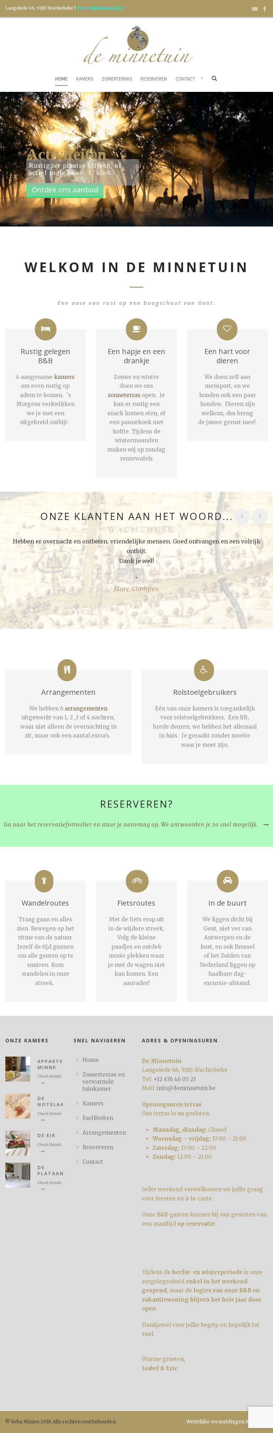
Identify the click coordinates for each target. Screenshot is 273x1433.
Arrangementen (104, 1132)
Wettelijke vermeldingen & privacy (227, 1422)
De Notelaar (52, 1101)
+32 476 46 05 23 (175, 1079)
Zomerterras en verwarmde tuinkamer (103, 1081)
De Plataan (50, 1170)
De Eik (46, 1135)
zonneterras (124, 395)
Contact (185, 79)
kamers (64, 377)
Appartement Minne (58, 1064)
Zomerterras (117, 79)
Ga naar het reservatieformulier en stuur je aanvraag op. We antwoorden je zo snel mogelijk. (131, 824)
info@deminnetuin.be (186, 1088)
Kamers (84, 79)
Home (61, 79)
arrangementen (86, 708)
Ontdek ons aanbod (65, 189)
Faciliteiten (97, 1118)
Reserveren (153, 79)
